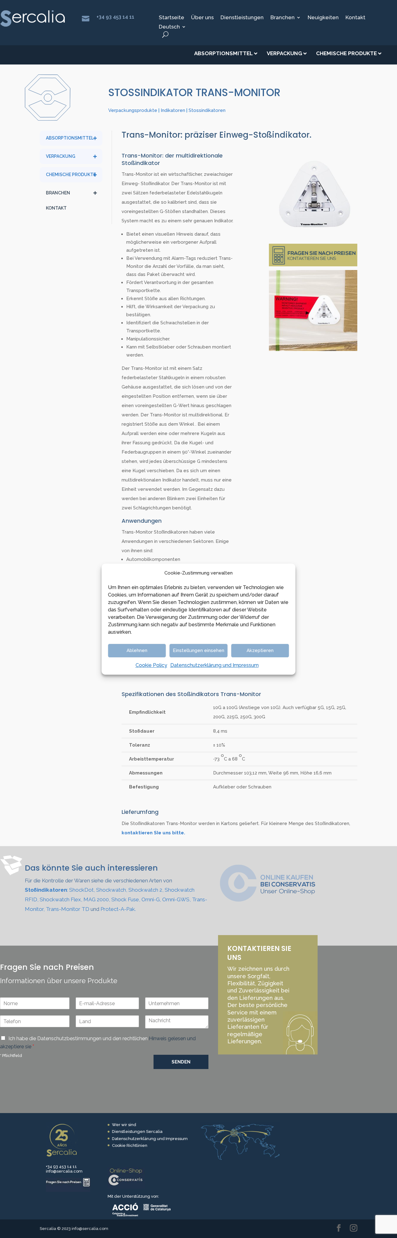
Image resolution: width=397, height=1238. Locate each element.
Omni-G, (151, 899)
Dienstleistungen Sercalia (137, 1131)
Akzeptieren (260, 650)
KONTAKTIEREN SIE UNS (259, 953)
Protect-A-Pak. (118, 909)
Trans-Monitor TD (67, 909)
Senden (181, 1062)
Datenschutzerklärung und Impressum (214, 665)
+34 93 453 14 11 (115, 17)
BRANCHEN (58, 192)
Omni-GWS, (176, 899)
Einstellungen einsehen (198, 650)
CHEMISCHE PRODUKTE (71, 174)
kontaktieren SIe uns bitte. (153, 833)
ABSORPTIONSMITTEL (70, 137)
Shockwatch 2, (145, 890)
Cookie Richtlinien (129, 1145)
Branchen (282, 17)
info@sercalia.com (64, 1171)
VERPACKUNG (60, 156)
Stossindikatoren (207, 110)
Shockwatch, (111, 890)
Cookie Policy (151, 665)
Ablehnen (137, 650)
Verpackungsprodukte (132, 110)
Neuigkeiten (323, 17)
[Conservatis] (126, 1187)
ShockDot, (82, 890)
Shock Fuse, (125, 899)
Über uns (202, 17)
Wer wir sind (124, 1124)
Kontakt (355, 17)
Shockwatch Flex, (61, 899)
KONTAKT (56, 208)
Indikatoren (173, 110)
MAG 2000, (96, 899)
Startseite (171, 17)
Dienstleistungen (242, 17)
